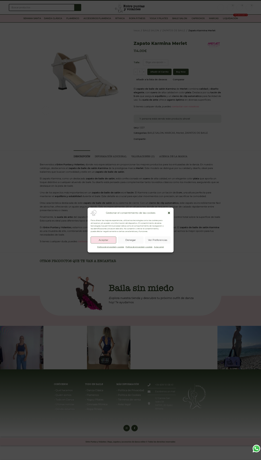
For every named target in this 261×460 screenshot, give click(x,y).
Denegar (130, 240)
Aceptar (103, 240)
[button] (168, 212)
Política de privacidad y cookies (110, 247)
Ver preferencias (157, 240)
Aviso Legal (159, 247)
